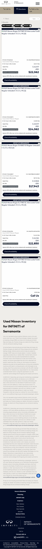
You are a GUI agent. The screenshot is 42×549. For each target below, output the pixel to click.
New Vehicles (20, 504)
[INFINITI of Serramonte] (12, 2)
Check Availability (10, 80)
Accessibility (15, 543)
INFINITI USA (20, 497)
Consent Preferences (30, 545)
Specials (20, 511)
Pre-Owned (20, 506)
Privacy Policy (24, 543)
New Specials (20, 509)
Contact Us (6, 543)
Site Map (33, 543)
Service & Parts (20, 514)
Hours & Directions (20, 491)
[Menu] (37, 4)
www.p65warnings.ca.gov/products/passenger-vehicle (22, 425)
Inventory (20, 501)
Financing (20, 494)
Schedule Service (20, 517)
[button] (38, 476)
